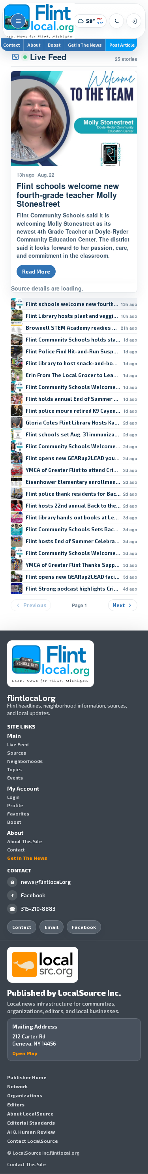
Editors (15, 1104)
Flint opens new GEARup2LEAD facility (73, 576)
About (33, 44)
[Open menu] (18, 20)
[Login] (133, 20)
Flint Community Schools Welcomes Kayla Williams (73, 553)
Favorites (18, 813)
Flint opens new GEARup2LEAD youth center (73, 458)
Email (51, 927)
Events (15, 777)
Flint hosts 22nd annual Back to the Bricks (73, 505)
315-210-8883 (32, 909)
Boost (54, 44)
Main (14, 736)
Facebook (28, 895)
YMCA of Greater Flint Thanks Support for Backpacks (73, 565)
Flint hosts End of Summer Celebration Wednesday (73, 541)
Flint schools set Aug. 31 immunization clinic (73, 434)
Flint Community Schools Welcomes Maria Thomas (73, 446)
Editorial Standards (31, 1122)
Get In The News (85, 44)
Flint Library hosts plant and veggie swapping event (72, 316)
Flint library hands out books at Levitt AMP (73, 517)
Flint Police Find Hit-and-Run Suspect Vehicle (73, 351)
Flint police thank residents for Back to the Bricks (73, 493)
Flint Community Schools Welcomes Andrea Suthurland (73, 387)
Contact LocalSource (32, 1141)
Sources (16, 752)
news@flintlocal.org (40, 882)
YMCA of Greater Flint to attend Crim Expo (73, 470)
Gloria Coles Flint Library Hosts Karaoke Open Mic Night (73, 422)
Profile (15, 805)
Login (13, 797)
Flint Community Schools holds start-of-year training (73, 339)
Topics (14, 769)
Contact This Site (26, 1164)
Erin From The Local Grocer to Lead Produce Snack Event (73, 375)
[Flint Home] (39, 21)
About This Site (24, 841)
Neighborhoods (25, 761)
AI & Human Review (31, 1131)
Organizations (24, 1095)
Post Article (122, 44)
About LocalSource (30, 1113)
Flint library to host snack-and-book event (73, 363)
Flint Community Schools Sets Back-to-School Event (73, 529)
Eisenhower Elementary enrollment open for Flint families (73, 482)
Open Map (24, 1053)
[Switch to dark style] (116, 20)
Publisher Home (27, 1077)
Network (17, 1086)
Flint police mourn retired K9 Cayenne (73, 410)
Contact (16, 849)
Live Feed (17, 744)
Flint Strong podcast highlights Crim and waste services (73, 588)
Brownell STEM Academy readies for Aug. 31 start (72, 327)
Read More (36, 271)
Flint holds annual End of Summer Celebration (73, 399)
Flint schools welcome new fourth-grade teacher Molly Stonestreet (72, 304)
